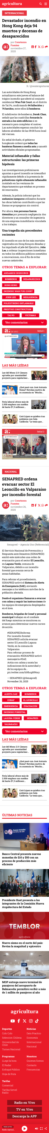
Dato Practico (34, 1033)
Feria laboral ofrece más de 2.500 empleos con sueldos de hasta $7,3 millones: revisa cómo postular (15, 404)
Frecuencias (33, 1069)
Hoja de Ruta (9, 1074)
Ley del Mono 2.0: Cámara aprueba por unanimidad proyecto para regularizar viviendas (14, 375)
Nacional (11, 471)
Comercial (7, 1085)
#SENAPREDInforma (18, 632)
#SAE (23, 659)
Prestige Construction (17, 309)
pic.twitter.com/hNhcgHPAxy (23, 672)
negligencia (30, 297)
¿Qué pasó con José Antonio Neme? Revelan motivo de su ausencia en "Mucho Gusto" (33, 390)
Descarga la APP (24, 1116)
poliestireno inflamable (19, 303)
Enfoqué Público (11, 1069)
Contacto (31, 1065)
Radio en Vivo (24, 1102)
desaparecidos (32, 279)
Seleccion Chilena (12, 1037)
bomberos (11, 279)
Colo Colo (7, 1033)
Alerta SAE (10, 694)
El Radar (6, 1065)
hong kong (10, 285)
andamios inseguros (16, 273)
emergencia (11, 706)
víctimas (30, 315)
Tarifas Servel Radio (9, 1091)
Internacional (14, 13)
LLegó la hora (9, 1060)
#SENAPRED (27, 655)
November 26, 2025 (17, 681)
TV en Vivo (24, 1109)
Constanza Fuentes (19, 44)
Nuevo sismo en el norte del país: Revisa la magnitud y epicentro (22, 944)
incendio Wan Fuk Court (18, 291)
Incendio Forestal (14, 712)
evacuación (30, 706)
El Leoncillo (30, 700)
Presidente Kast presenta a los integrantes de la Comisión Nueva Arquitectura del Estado (23, 903)
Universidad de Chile (10, 1044)
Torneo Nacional (11, 1049)
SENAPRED (32, 718)
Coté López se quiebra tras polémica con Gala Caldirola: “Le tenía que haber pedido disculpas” (32, 419)
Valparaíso (11, 724)
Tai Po (10, 315)
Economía (32, 1037)
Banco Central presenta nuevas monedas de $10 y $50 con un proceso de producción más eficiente (21, 859)
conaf (11, 700)
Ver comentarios (16, 322)
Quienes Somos (35, 1060)
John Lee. (10, 297)
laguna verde (12, 718)
